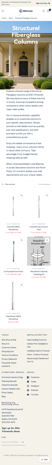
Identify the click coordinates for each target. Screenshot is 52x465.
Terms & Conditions (10, 355)
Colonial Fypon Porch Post (39, 228)
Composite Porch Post (13, 271)
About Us (5, 344)
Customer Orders (9, 348)
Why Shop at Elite (9, 340)
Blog (3, 396)
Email (4, 437)
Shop (11, 18)
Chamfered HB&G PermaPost (13, 317)
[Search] (44, 11)
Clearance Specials (10, 385)
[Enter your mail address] (22, 442)
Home (4, 18)
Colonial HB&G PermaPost (13, 228)
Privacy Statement (9, 359)
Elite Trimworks (13, 224)
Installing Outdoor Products (38, 351)
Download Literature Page (12, 377)
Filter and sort (10, 184)
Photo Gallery (7, 393)
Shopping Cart (8, 351)
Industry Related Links (11, 389)
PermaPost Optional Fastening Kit (38, 272)
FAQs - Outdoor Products (37, 355)
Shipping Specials (9, 381)
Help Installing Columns (36, 340)
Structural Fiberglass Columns (26, 18)
